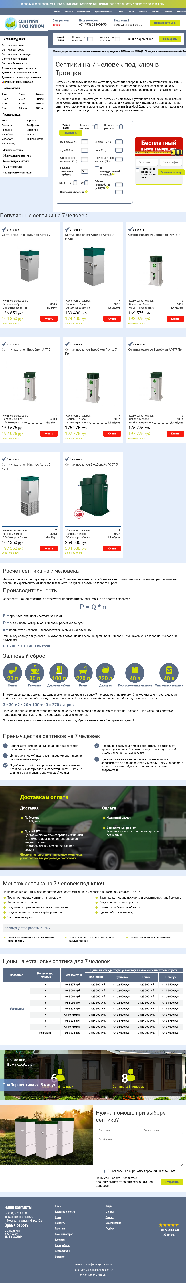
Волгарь (7, 125)
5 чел (5, 108)
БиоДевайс (33, 125)
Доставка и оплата (103, 11)
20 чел (40, 94)
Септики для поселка (15, 58)
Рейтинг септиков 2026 (19, 81)
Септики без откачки (14, 63)
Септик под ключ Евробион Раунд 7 (154, 235)
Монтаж (143, 11)
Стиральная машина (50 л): (69, 159)
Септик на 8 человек (128, 1086)
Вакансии (60, 1256)
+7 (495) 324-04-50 (93, 24)
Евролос (31, 120)
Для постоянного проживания (20, 72)
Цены (120, 11)
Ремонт (155, 11)
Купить (49, 318)
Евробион (32, 129)
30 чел (40, 99)
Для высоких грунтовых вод (19, 68)
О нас (58, 1206)
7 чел (22, 99)
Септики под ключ (14, 39)
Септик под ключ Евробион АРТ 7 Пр (155, 349)
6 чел (22, 94)
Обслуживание (83, 11)
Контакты (181, 11)
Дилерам (60, 1239)
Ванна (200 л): (68, 141)
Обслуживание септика (17, 155)
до (82, 182)
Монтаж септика (13, 150)
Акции (131, 11)
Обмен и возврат (64, 1234)
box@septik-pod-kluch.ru (128, 24)
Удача (30, 134)
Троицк (57, 24)
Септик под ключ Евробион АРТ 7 (26, 349)
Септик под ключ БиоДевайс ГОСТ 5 (91, 464)
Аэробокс (7, 134)
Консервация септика (16, 161)
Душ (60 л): (66, 150)
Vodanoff (7, 139)
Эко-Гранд (8, 143)
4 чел (5, 103)
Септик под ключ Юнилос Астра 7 (26, 235)
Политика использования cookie (93, 1270)
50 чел (40, 103)
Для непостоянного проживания (21, 77)
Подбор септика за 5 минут (29, 1084)
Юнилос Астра (34, 139)
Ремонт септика (12, 167)
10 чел (23, 108)
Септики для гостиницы (16, 54)
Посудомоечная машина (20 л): (104, 159)
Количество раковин (107, 39)
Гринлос (7, 129)
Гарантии (60, 1228)
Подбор (168, 11)
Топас (5, 120)
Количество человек (79, 39)
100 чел (40, 108)
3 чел (5, 99)
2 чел (5, 94)
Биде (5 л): (101, 150)
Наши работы (62, 1245)
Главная (56, 11)
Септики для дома (13, 49)
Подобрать (170, 38)
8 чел (22, 103)
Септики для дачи (13, 45)
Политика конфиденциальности (93, 1264)
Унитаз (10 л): (103, 141)
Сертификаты (62, 1251)
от (71, 182)
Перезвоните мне (165, 22)
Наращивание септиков (17, 172)
